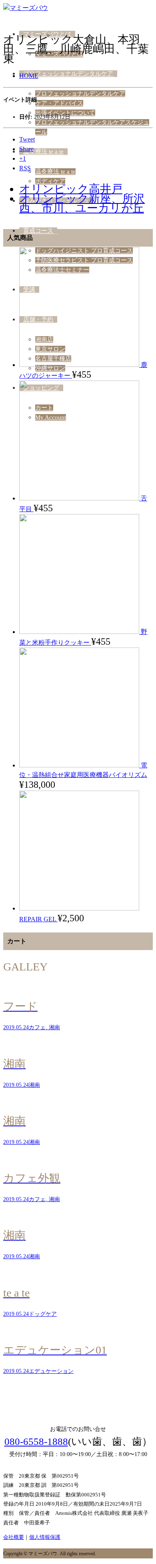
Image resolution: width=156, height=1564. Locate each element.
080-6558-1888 (36, 1441)
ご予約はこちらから (78, 1399)
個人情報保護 (44, 1537)
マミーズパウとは (47, 34)
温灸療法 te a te (43, 151)
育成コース (38, 230)
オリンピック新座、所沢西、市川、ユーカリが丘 (82, 203)
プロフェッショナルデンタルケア (68, 73)
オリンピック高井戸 (70, 189)
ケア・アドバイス (59, 103)
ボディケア (50, 181)
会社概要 (13, 1537)
